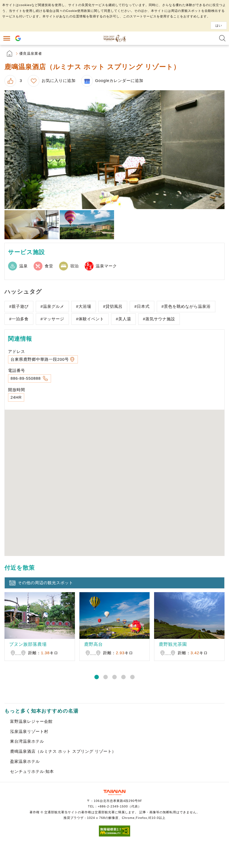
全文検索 (222, 38)
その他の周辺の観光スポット (45, 583)
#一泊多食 (19, 319)
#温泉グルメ (52, 306)
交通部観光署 (114, 792)
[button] (96, 677)
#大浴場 (83, 306)
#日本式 (142, 306)
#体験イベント (90, 319)
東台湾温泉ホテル (27, 741)
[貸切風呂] (114, 149)
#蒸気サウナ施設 (159, 319)
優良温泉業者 (30, 53)
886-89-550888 (26, 378)
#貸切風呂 (113, 306)
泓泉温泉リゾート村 (29, 731)
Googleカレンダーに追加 (119, 80)
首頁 (9, 53)
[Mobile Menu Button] (6, 38)
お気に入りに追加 (59, 80)
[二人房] (31, 224)
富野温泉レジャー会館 (31, 721)
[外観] (87, 224)
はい (218, 25)
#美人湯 (123, 319)
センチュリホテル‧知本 (32, 771)
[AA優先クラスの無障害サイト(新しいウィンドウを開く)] (114, 835)
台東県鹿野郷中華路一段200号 (40, 359)
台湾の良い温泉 (114, 38)
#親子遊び (19, 306)
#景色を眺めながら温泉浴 (186, 306)
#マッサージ (52, 319)
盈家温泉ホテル (25, 761)
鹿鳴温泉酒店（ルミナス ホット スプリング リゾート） (63, 751)
